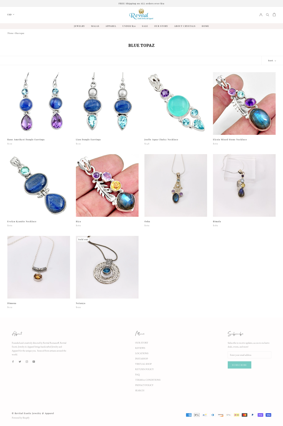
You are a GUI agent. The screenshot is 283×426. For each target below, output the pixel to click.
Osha (147, 221)
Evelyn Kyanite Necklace (22, 221)
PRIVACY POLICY (144, 385)
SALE (145, 26)
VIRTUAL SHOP (143, 363)
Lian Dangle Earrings (88, 139)
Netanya (80, 303)
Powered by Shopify (20, 417)
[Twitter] (20, 361)
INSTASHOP (141, 358)
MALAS (95, 26)
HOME (205, 26)
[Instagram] (27, 361)
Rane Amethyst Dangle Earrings (26, 139)
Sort (271, 60)
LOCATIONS (141, 353)
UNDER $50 (129, 26)
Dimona (11, 303)
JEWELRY (79, 26)
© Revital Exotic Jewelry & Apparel (33, 413)
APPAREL (111, 26)
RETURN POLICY (144, 369)
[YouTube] (34, 361)
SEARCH (139, 390)
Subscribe (239, 365)
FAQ (137, 374)
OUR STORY (161, 26)
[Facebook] (13, 361)
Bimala (217, 221)
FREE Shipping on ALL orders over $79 (141, 3)
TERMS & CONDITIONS (147, 379)
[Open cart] (274, 14)
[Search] (267, 14)
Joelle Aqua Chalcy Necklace (161, 139)
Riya (78, 221)
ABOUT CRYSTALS (185, 26)
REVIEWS (140, 348)
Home (10, 33)
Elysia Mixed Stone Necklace (230, 139)
